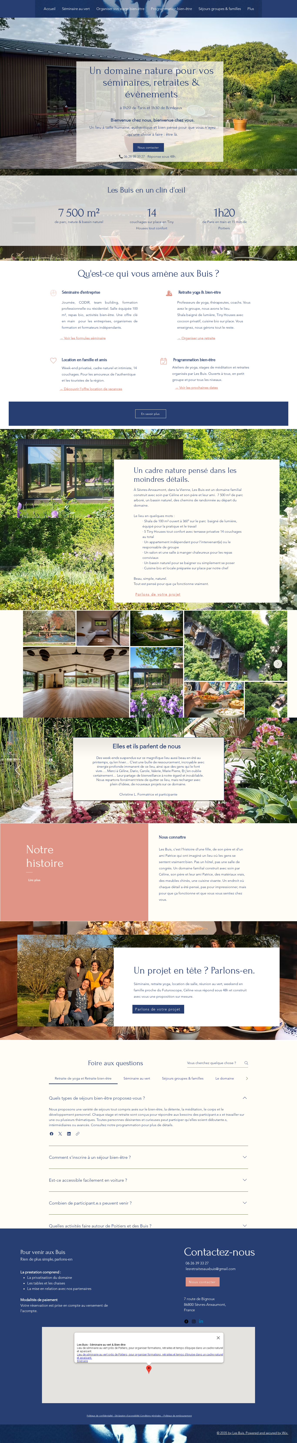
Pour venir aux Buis (43, 1252)
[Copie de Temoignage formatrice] (149, 812)
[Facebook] (186, 1321)
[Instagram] (193, 1321)
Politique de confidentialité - (101, 1415)
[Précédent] (17, 770)
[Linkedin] (201, 1321)
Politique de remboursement (178, 1415)
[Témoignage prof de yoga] (143, 812)
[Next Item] (278, 664)
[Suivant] (279, 770)
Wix (285, 1433)
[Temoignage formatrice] (138, 812)
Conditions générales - (152, 1415)
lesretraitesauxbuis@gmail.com (210, 1269)
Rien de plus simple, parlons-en (46, 1259)
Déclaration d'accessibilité (127, 1415)
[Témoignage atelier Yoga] (159, 812)
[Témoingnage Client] (154, 812)
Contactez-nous (219, 1251)
